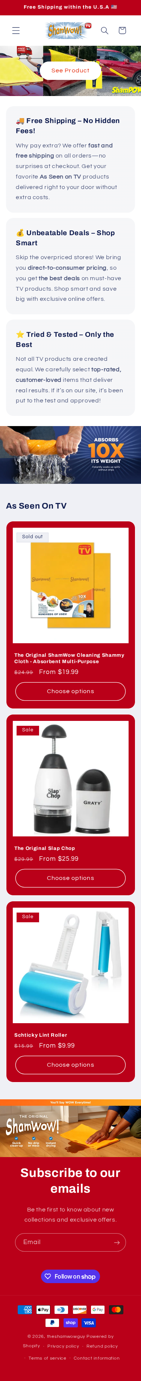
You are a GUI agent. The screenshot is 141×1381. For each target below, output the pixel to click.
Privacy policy (63, 1346)
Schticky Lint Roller (40, 1035)
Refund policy (102, 1346)
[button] (15, 30)
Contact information (97, 1358)
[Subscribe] (117, 1242)
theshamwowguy (66, 1336)
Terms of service (48, 1358)
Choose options (70, 691)
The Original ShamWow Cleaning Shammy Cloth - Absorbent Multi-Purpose (69, 658)
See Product (70, 71)
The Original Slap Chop (44, 848)
